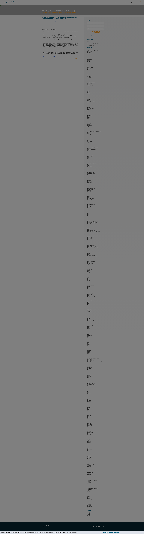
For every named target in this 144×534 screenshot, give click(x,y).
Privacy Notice (64, 533)
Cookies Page (57, 533)
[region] (72, 532)
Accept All (116, 532)
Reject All (111, 532)
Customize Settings (105, 532)
